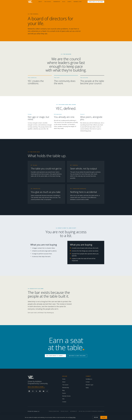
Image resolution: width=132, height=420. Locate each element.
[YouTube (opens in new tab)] (43, 391)
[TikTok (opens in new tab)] (47, 391)
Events (69, 1)
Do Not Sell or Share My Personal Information (91, 411)
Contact (64, 401)
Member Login (77, 1)
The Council (47, 1)
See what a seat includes (77, 355)
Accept (103, 417)
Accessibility (73, 411)
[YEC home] (30, 2)
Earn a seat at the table (96, 1)
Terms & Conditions (54, 411)
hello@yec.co (89, 379)
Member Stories (66, 396)
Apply (87, 387)
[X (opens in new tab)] (36, 391)
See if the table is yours (36, 386)
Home (63, 379)
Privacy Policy (64, 411)
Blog (63, 1)
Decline (96, 417)
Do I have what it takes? (55, 355)
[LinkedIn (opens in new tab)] (29, 391)
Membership (56, 1)
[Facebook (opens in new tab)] (39, 391)
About (40, 1)
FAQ (63, 399)
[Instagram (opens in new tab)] (32, 391)
